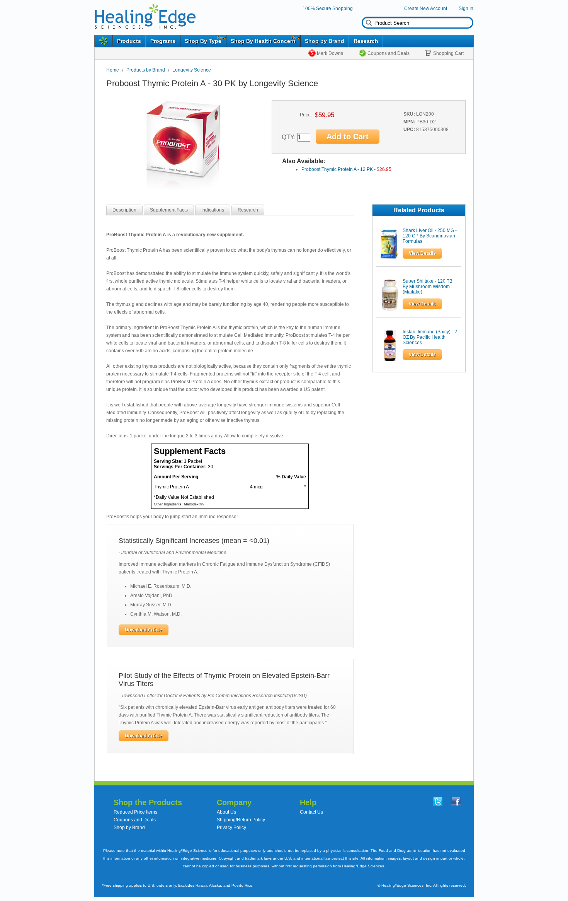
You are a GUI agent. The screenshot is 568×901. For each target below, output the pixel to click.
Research (366, 41)
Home (112, 70)
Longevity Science (191, 70)
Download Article (143, 630)
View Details (422, 253)
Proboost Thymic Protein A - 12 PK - (346, 169)
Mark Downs (330, 53)
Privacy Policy (231, 827)
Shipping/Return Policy (241, 820)
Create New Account (425, 8)
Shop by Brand (324, 41)
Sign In (466, 8)
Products (129, 41)
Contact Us (311, 812)
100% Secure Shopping (328, 8)
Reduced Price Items (135, 812)
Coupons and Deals (388, 53)
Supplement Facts (169, 210)
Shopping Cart (448, 53)
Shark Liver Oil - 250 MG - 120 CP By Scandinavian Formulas (430, 236)
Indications (212, 210)
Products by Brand (145, 70)
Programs (162, 41)
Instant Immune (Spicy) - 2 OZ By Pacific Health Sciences (430, 337)
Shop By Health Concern (263, 41)
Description (124, 210)
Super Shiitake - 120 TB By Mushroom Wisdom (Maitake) (427, 286)
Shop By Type (203, 41)
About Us (226, 812)
